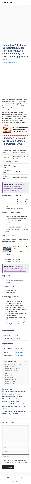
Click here (19, 349)
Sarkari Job (7, 2)
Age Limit (9, 373)
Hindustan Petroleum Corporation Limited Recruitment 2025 (15, 365)
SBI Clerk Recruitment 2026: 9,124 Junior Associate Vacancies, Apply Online (20, 249)
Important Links (11, 383)
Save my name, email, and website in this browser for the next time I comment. (16, 461)
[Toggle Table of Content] (25, 362)
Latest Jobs (8, 389)
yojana (22, 477)
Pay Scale (9, 375)
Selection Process (11, 372)
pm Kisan (15, 477)
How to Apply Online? (12, 379)
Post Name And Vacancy (13, 368)
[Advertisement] (15, 25)
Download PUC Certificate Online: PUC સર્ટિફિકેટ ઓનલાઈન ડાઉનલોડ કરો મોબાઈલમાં (14, 406)
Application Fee (11, 377)
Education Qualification (13, 370)
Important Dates (11, 381)
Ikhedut (9, 477)
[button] (24, 2)
